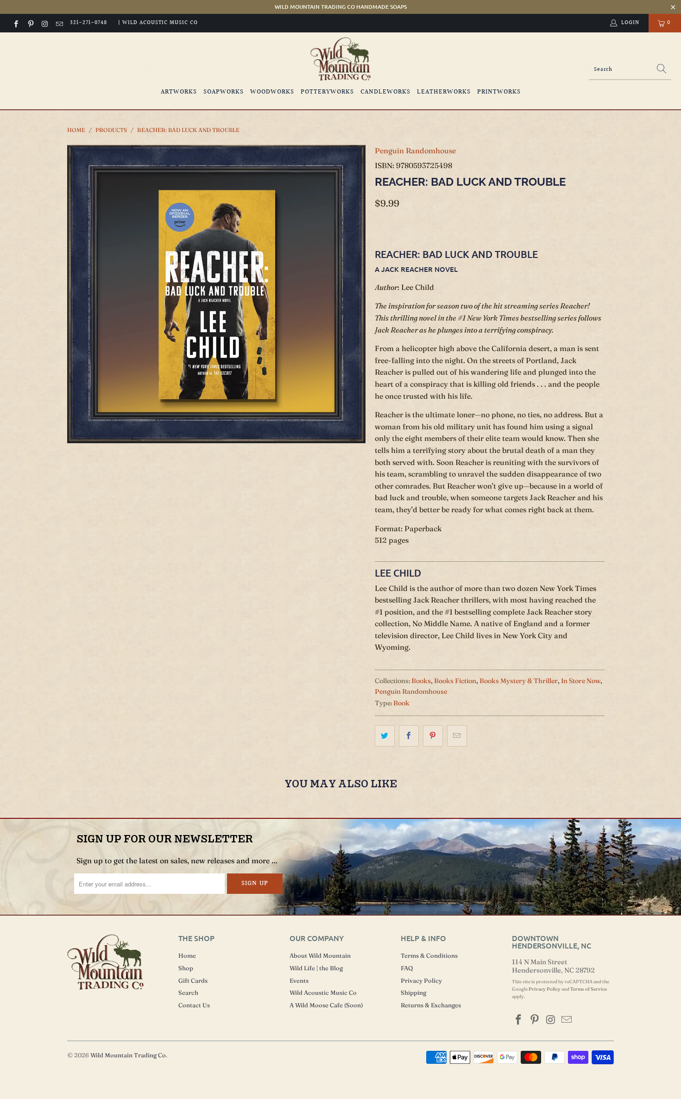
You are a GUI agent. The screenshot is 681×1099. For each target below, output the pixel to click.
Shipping (413, 992)
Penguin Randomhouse (415, 150)
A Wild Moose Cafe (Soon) (326, 1005)
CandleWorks (385, 92)
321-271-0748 (88, 23)
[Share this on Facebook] (409, 736)
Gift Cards (193, 980)
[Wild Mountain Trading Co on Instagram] (45, 22)
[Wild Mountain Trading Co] (340, 59)
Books (421, 681)
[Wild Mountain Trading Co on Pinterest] (30, 22)
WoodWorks (272, 92)
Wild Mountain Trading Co (128, 1055)
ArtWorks (179, 92)
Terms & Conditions (429, 955)
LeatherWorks (444, 92)
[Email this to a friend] (457, 736)
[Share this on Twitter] (385, 736)
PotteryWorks (327, 92)
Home (187, 955)
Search (188, 992)
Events (299, 980)
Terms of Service (588, 989)
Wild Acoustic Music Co (323, 992)
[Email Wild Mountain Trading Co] (59, 22)
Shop (185, 968)
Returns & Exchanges (431, 1005)
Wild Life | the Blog (316, 968)
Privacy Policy (421, 980)
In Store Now (580, 681)
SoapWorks (223, 92)
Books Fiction (455, 681)
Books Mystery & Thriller (518, 681)
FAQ (407, 968)
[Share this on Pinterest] (433, 736)
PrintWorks (499, 92)
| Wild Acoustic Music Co (158, 23)
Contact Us (194, 1005)
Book (401, 703)
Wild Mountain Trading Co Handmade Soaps (341, 7)
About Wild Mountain (320, 955)
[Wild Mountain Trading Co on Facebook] (15, 22)
